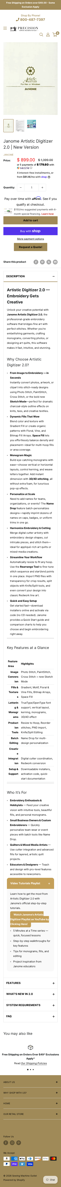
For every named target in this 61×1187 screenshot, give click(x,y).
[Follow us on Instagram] (12, 1142)
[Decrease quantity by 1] (20, 187)
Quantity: (9, 187)
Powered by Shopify (14, 1180)
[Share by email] (55, 261)
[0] (55, 35)
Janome (8, 154)
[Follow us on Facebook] (5, 1142)
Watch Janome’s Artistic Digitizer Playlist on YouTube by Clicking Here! (29, 919)
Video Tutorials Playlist (30, 883)
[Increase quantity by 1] (42, 187)
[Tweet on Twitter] (48, 261)
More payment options (30, 238)
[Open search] (41, 34)
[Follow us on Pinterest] (18, 1142)
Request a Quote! (30, 247)
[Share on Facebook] (36, 261)
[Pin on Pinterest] (42, 261)
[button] (37, 166)
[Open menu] (5, 28)
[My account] (48, 34)
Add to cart (30, 220)
